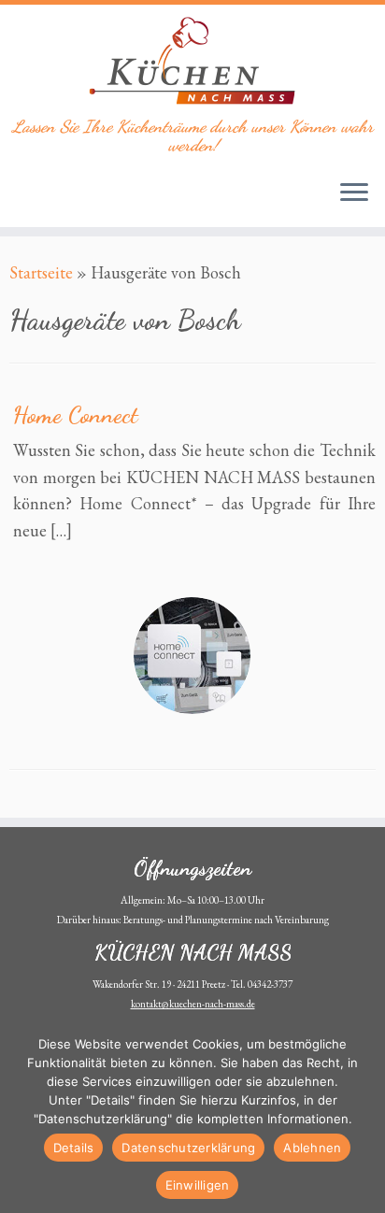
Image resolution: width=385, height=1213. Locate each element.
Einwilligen (197, 1184)
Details (73, 1147)
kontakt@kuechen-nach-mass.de (193, 1003)
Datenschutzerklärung (188, 1147)
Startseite (41, 272)
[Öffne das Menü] (354, 193)
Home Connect (75, 414)
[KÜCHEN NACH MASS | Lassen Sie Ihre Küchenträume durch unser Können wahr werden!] (192, 60)
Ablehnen (312, 1147)
